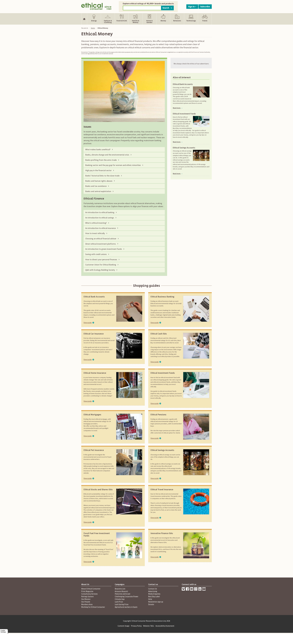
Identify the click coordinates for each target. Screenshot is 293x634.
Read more (178, 108)
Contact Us (152, 588)
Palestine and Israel (122, 594)
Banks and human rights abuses (98, 181)
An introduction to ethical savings (99, 217)
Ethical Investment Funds (184, 114)
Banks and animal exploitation (98, 191)
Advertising (152, 591)
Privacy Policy (136, 626)
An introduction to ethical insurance (100, 228)
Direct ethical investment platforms (100, 243)
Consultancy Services (89, 594)
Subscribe (205, 6)
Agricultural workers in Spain (126, 607)
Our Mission (85, 599)
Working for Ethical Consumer (93, 607)
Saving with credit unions (96, 254)
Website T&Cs (148, 626)
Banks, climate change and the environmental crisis (107, 154)
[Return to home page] (96, 6)
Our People (85, 601)
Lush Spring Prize (121, 604)
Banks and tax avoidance (96, 186)
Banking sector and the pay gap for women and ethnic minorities (113, 165)
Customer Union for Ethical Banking (100, 264)
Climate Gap (120, 599)
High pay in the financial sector (98, 170)
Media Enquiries (154, 594)
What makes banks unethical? (97, 149)
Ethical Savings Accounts (184, 148)
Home (93, 28)
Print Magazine (87, 591)
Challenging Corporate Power (126, 596)
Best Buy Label (154, 596)
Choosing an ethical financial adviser (100, 238)
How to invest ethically (95, 233)
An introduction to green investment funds (103, 249)
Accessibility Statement (165, 626)
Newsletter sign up (155, 601)
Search (166, 7)
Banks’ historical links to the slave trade (102, 175)
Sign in (191, 6)
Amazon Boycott (121, 591)
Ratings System (87, 596)
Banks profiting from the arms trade (101, 160)
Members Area (86, 604)
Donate (151, 604)
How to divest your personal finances (101, 259)
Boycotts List (120, 588)
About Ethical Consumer (90, 588)
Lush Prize (119, 601)
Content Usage (123, 626)
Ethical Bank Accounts (183, 84)
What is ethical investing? (96, 223)
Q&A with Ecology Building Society (100, 270)
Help (150, 599)
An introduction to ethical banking (99, 212)
